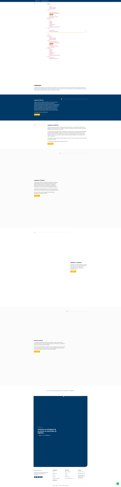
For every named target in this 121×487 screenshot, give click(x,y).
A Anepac (49, 4)
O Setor (49, 40)
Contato (49, 56)
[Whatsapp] (38, 477)
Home (48, 3)
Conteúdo (49, 48)
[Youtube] (42, 477)
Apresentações (52, 24)
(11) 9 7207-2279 (81, 471)
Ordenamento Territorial (53, 16)
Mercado (51, 15)
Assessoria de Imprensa (53, 31)
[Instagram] (36, 477)
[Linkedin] (40, 477)
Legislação (51, 14)
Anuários (51, 25)
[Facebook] (35, 477)
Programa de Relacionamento (54, 26)
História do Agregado (53, 12)
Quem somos (55, 473)
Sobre (50, 6)
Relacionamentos (52, 8)
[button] (65, 32)
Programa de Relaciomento (55, 480)
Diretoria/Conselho (52, 7)
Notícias (50, 21)
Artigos (50, 23)
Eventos (50, 22)
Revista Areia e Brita (51, 47)
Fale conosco (51, 30)
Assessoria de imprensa (69, 478)
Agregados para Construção (54, 13)
